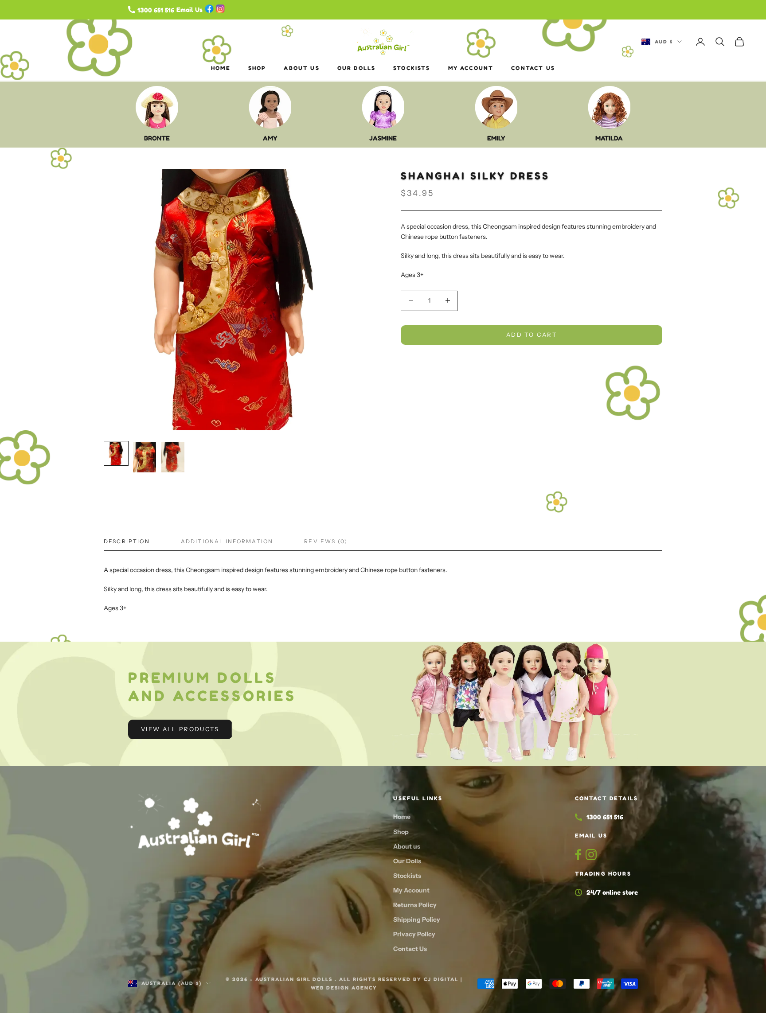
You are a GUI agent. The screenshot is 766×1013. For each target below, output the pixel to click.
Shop (257, 68)
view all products (180, 728)
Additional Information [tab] (227, 541)
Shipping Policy (416, 919)
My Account (471, 68)
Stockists (411, 68)
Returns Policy (415, 905)
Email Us (591, 835)
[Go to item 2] (144, 457)
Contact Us (533, 68)
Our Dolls (356, 68)
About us (301, 68)
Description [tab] (127, 541)
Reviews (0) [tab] (326, 541)
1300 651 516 (604, 817)
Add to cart (531, 334)
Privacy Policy (414, 934)
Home (221, 68)
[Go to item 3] (172, 457)
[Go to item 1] (116, 453)
